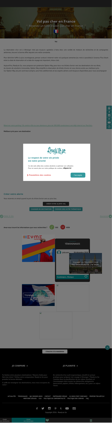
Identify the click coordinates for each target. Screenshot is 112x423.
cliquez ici (67, 168)
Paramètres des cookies (40, 175)
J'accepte (78, 175)
